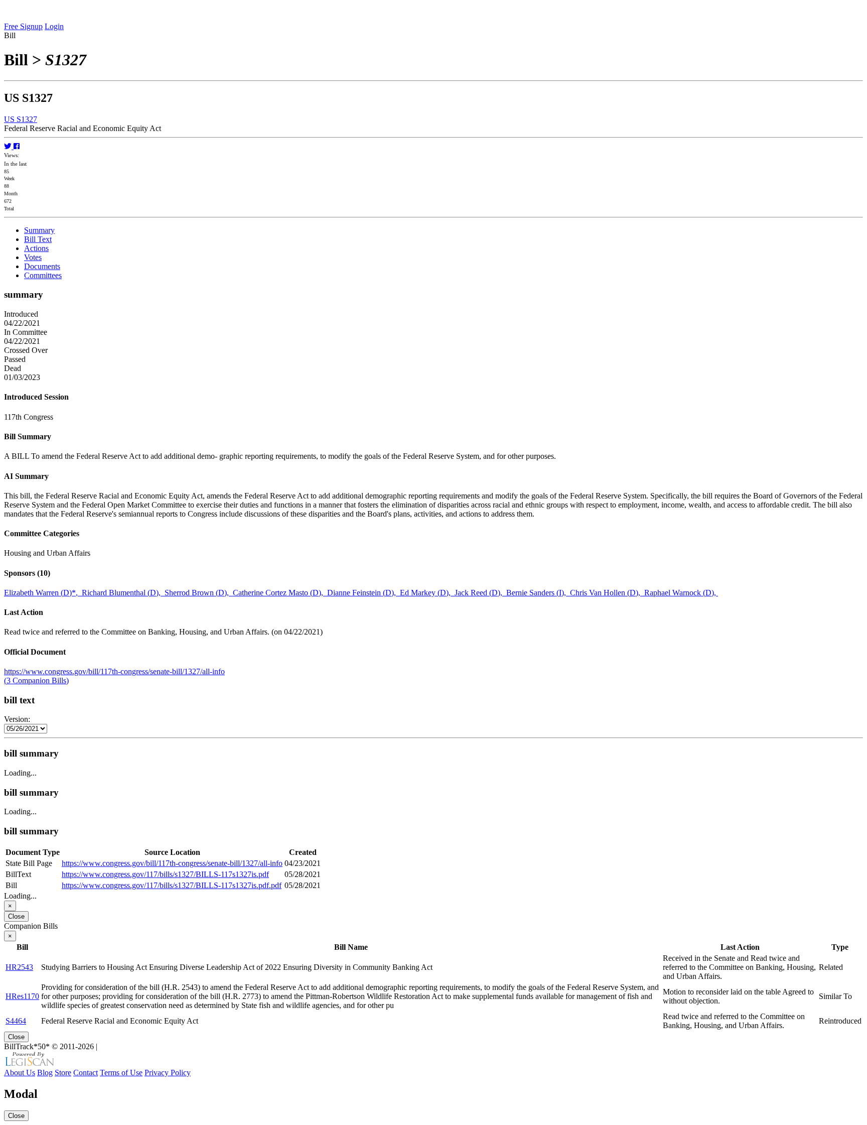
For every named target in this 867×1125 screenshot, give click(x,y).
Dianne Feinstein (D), (363, 592)
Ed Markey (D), (427, 592)
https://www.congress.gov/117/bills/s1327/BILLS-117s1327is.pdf (165, 874)
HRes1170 (22, 996)
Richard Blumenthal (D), (123, 592)
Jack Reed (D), (480, 592)
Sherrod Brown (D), (199, 592)
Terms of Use (121, 1072)
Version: (17, 719)
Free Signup (23, 26)
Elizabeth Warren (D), (43, 592)
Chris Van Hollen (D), (607, 592)
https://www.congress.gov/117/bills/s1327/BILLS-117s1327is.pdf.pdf (171, 885)
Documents (42, 266)
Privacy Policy (167, 1072)
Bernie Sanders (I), (538, 592)
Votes (33, 257)
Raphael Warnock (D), (681, 592)
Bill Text (38, 239)
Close (16, 916)
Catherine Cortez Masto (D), (280, 592)
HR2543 (19, 967)
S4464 (16, 1021)
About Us (19, 1072)
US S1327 (20, 119)
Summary (39, 230)
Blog (45, 1072)
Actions (36, 248)
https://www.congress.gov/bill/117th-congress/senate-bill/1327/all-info (114, 671)
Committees (43, 275)
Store (63, 1072)
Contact (85, 1072)
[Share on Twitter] (9, 146)
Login (54, 26)
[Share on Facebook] (17, 146)
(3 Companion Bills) (36, 680)
